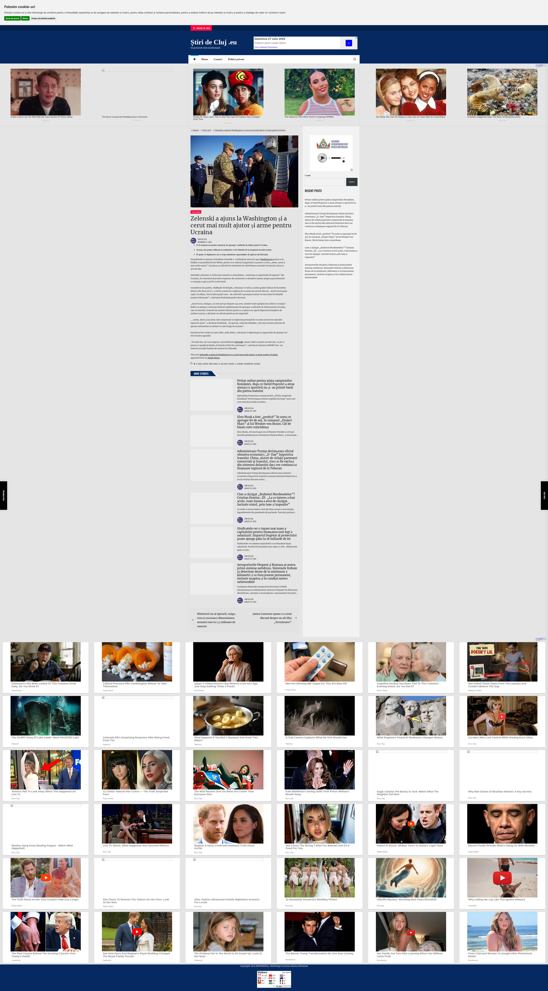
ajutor (205, 364)
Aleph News (213, 358)
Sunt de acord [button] (12, 18)
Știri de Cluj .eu (214, 42)
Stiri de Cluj (202, 239)
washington (248, 364)
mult (226, 364)
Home (204, 59)
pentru (231, 364)
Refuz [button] (25, 18)
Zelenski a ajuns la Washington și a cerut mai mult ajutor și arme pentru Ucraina (239, 354)
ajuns (200, 364)
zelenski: (257, 364)
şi (235, 364)
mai (222, 364)
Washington (266, 259)
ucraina (240, 364)
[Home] (195, 59)
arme (210, 364)
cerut (215, 364)
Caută (308, 175)
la (219, 364)
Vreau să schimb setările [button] (43, 18)
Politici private (236, 59)
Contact (218, 59)
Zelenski (239, 342)
